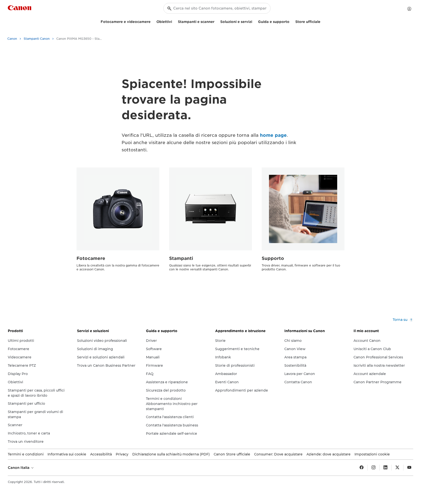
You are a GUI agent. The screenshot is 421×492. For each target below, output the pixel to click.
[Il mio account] (409, 9)
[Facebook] (361, 467)
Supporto (273, 258)
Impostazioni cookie (372, 454)
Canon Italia (19, 468)
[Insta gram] (373, 467)
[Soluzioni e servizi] (254, 21)
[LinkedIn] (385, 467)
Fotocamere (91, 258)
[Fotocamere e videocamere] (152, 21)
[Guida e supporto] (291, 21)
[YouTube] (409, 467)
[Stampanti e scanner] (216, 21)
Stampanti (181, 258)
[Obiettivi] (174, 21)
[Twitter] (397, 467)
